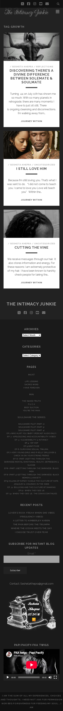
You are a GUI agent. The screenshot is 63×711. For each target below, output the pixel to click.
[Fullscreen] (55, 677)
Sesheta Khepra (22, 66)
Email (31, 553)
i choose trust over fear (31, 532)
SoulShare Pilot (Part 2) (31, 424)
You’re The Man (31, 411)
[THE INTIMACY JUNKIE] (27, 15)
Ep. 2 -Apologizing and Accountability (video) (31, 437)
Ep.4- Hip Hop (31, 443)
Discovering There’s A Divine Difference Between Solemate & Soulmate (31, 76)
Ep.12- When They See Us (31, 490)
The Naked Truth (31, 401)
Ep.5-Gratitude (31, 446)
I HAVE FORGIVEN (31, 388)
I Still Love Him (31, 169)
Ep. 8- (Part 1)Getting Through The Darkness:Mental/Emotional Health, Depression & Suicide (31, 462)
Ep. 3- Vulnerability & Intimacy (31, 440)
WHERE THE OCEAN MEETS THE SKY (31, 528)
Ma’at (31, 374)
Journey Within (31, 121)
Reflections (44, 66)
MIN (31, 394)
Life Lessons (31, 381)
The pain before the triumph (31, 524)
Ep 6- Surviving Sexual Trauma (31, 449)
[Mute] (50, 677)
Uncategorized (44, 165)
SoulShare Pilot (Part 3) (31, 427)
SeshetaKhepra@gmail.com (36, 583)
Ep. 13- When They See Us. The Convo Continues (31, 494)
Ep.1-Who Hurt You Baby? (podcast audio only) (31, 433)
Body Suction (31, 407)
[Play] (7, 677)
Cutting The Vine (31, 247)
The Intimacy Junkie (31, 304)
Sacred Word (31, 384)
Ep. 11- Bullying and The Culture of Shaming (31, 487)
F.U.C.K (31, 404)
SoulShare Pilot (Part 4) (31, 430)
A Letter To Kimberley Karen (31, 520)
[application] (32, 665)
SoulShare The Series (32, 417)
